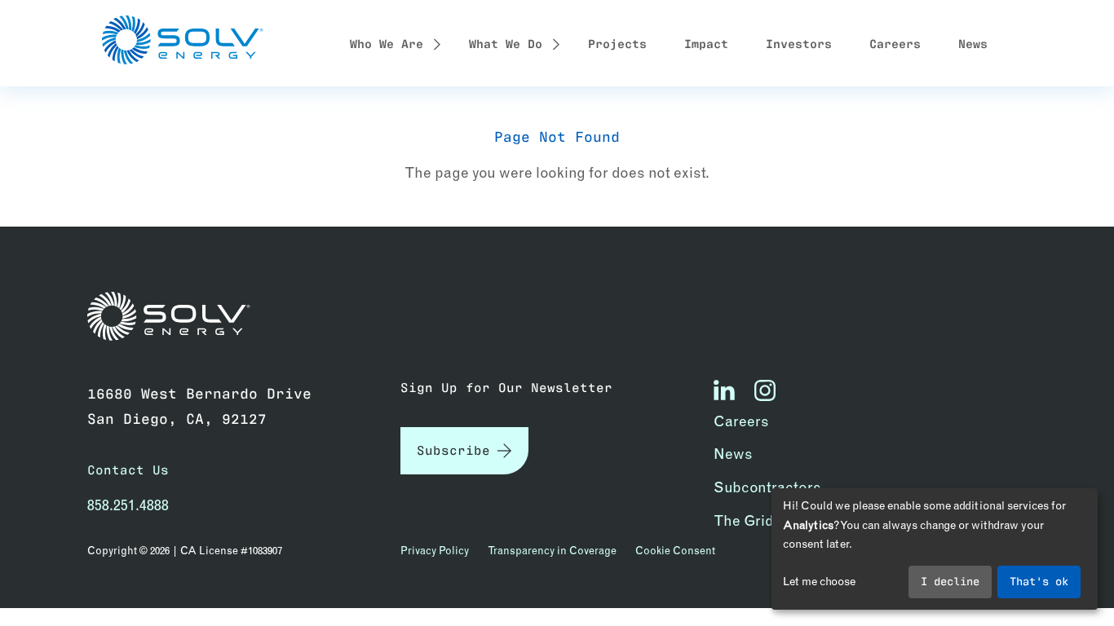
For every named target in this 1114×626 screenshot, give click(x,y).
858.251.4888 (128, 505)
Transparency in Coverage (552, 550)
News (973, 42)
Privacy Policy (434, 550)
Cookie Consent (675, 550)
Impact (706, 42)
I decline (950, 580)
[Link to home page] (177, 317)
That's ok (1039, 580)
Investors (799, 42)
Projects (617, 42)
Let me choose (819, 581)
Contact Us (128, 469)
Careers (895, 42)
